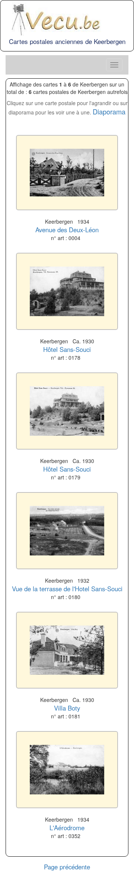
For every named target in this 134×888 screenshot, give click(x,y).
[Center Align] (114, 65)
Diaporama (109, 111)
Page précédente (67, 866)
